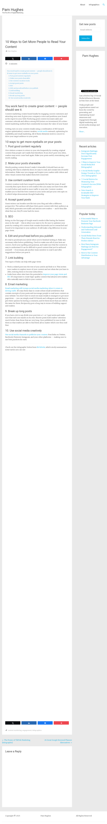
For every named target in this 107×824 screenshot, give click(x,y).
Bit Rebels (41, 347)
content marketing (15, 730)
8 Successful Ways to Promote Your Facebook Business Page (91, 221)
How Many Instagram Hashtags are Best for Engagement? (90, 246)
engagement (27, 730)
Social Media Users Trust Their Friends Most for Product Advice (91, 238)
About (82, 5)
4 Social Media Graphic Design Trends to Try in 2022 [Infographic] (91, 173)
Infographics (94, 5)
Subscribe (86, 38)
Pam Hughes (12, 10)
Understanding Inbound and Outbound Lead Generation (91, 229)
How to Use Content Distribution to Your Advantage (89, 255)
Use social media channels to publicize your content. (26, 335)
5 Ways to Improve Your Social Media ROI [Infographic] (90, 164)
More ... (82, 132)
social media (43, 131)
